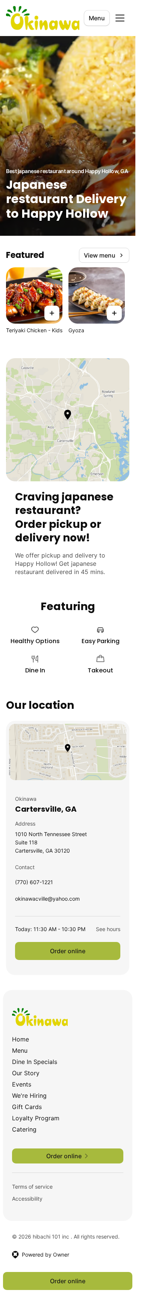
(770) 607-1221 (34, 884)
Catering (24, 1129)
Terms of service (32, 1186)
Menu (97, 18)
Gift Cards (27, 1107)
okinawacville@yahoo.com (47, 900)
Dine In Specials (34, 1061)
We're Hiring (29, 1095)
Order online (67, 951)
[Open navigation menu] (119, 18)
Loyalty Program (35, 1118)
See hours (108, 929)
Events (21, 1084)
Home (20, 1039)
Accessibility (27, 1198)
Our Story (25, 1073)
